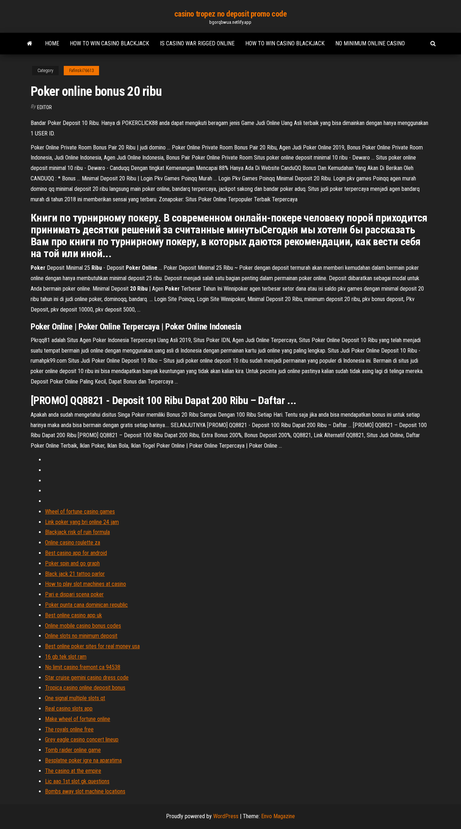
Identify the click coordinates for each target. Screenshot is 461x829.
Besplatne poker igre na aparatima (83, 760)
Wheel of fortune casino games (80, 511)
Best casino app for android (76, 553)
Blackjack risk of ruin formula (77, 532)
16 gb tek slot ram (65, 656)
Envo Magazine (278, 816)
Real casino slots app (69, 708)
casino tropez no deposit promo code (230, 13)
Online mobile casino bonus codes (83, 625)
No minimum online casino (370, 43)
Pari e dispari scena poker (74, 594)
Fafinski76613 (81, 70)
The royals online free (69, 729)
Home (52, 43)
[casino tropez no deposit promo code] (30, 43)
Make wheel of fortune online (77, 719)
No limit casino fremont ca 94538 (82, 667)
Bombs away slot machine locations (85, 791)
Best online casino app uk (73, 615)
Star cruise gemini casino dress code (87, 677)
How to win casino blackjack (109, 43)
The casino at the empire (73, 770)
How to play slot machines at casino (85, 584)
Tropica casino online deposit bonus (85, 687)
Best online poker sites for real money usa (92, 646)
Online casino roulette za (72, 542)
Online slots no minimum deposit (81, 635)
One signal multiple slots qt (75, 698)
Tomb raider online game (73, 750)
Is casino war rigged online (197, 43)
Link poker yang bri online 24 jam (82, 522)
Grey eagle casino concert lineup (81, 739)
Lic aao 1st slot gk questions (77, 781)
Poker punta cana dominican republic (86, 604)
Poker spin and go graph (72, 563)
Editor (44, 107)
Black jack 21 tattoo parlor (75, 573)
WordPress (225, 816)
